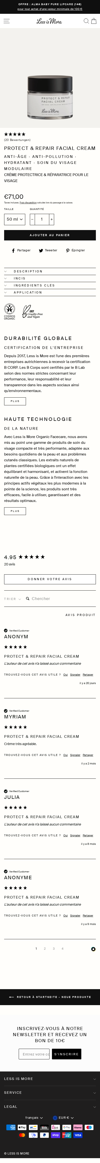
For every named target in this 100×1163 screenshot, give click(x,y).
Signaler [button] (75, 674)
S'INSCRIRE (66, 1054)
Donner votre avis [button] (50, 579)
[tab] (81, 615)
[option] (50, 6)
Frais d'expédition (28, 202)
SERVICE (13, 1092)
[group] (50, 557)
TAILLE (9, 209)
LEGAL (10, 1106)
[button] (50, 137)
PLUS (15, 401)
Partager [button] (88, 674)
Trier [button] (11, 599)
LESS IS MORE (18, 1079)
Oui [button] (65, 674)
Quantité (37, 209)
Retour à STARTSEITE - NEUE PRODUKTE (53, 997)
